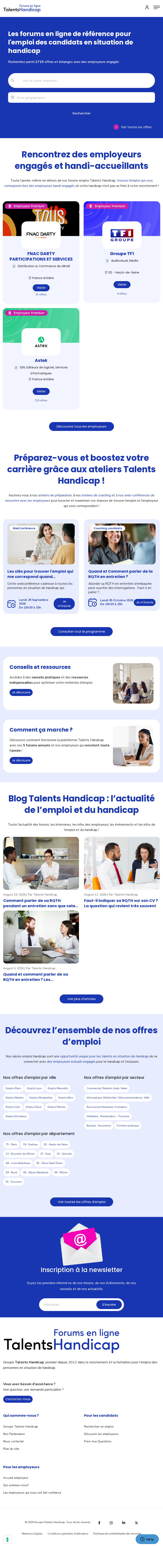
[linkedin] (123, 1522)
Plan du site (11, 1449)
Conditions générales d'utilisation (68, 1533)
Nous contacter (13, 1441)
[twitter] (136, 1522)
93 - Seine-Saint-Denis (49, 1163)
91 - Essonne (13, 1181)
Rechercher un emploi (99, 1427)
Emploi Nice (65, 1097)
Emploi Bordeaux (16, 1116)
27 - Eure (45, 1153)
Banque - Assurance (99, 1125)
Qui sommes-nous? (16, 1485)
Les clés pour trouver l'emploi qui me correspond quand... (40, 574)
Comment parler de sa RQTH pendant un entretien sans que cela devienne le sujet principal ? (39, 903)
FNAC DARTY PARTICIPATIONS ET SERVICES (41, 256)
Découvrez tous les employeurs (81, 426)
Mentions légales (32, 1533)
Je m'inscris (64, 603)
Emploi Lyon (34, 1088)
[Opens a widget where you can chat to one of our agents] (147, 1539)
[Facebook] (99, 1522)
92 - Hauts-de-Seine (55, 1144)
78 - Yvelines (30, 1144)
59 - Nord (11, 1172)
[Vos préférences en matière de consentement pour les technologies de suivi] (7, 1540)
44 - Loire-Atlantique (18, 1163)
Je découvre (21, 692)
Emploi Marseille (58, 1088)
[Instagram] (111, 1522)
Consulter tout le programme (81, 631)
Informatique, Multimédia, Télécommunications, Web (118, 1097)
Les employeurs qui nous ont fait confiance (32, 1493)
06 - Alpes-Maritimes (35, 1172)
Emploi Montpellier (41, 1097)
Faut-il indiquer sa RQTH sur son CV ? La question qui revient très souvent (121, 903)
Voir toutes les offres (136, 127)
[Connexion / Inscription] (147, 7)
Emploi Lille (13, 1107)
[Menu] (156, 7)
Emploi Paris (13, 1088)
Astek (41, 360)
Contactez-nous (18, 1399)
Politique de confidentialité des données (117, 1533)
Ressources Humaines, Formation (107, 1107)
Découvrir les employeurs (101, 1434)
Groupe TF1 (122, 254)
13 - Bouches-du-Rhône (20, 1153)
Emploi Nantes (15, 1097)
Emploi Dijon (34, 1107)
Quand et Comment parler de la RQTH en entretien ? (120, 574)
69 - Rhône (60, 1172)
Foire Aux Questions (97, 1441)
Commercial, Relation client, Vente (107, 1088)
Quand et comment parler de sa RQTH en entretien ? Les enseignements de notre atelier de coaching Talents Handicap (38, 977)
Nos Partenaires (14, 1434)
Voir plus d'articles (81, 999)
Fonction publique (128, 1125)
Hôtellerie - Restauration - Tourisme (108, 1116)
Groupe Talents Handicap (20, 1427)
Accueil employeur (15, 1478)
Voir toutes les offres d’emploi (81, 1202)
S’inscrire (109, 1304)
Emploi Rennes (57, 1107)
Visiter (41, 288)
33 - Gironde (64, 1153)
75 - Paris (11, 1144)
